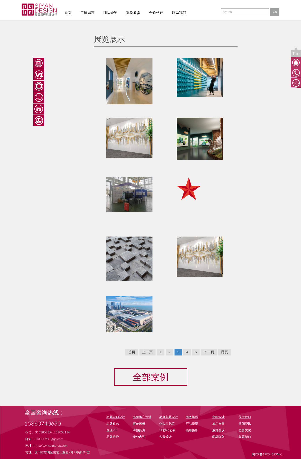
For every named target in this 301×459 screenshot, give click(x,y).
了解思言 (87, 13)
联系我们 (179, 13)
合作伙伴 (156, 13)
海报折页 (139, 430)
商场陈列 (218, 437)
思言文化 (245, 430)
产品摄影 (192, 423)
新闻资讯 (245, 423)
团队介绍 (110, 13)
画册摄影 (192, 430)
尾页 (224, 352)
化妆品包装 (167, 423)
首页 (68, 13)
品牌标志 (112, 423)
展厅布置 (218, 423)
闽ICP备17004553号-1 (267, 454)
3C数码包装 (167, 430)
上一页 (147, 352)
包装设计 (165, 437)
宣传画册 (139, 423)
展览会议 (218, 430)
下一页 (209, 352)
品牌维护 (112, 437)
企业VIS (111, 430)
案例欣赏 (133, 13)
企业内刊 (139, 437)
